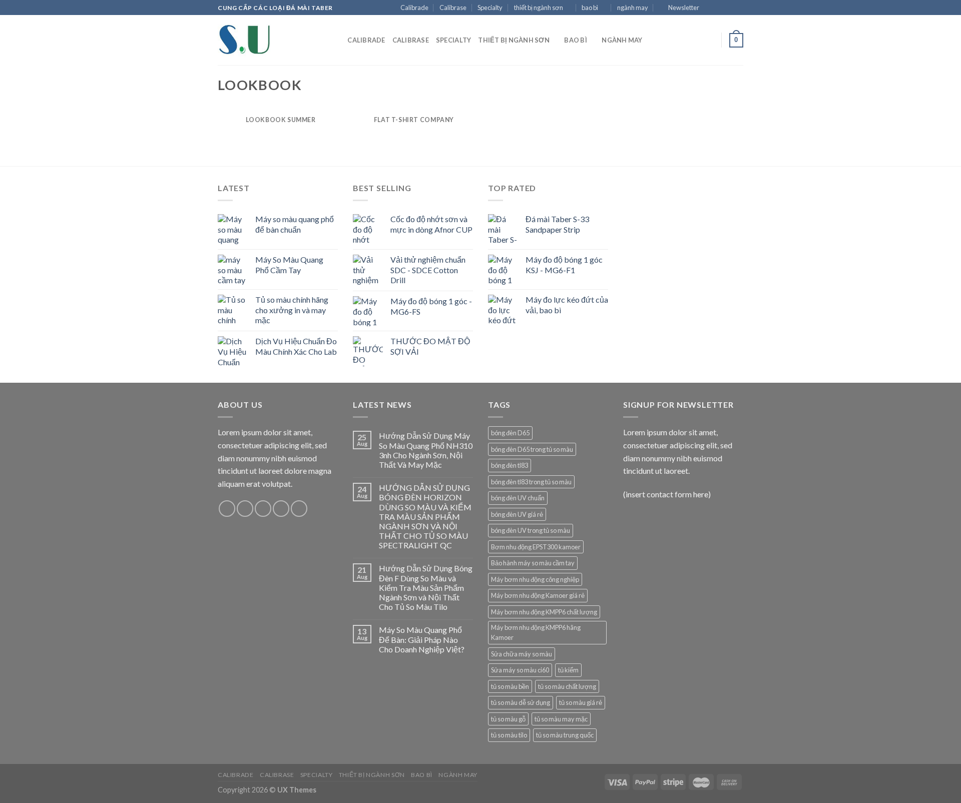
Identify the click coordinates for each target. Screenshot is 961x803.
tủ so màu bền (510, 686)
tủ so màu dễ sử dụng (520, 702)
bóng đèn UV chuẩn (518, 498)
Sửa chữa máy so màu (521, 654)
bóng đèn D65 (510, 433)
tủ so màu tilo (509, 735)
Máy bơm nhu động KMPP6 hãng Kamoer (536, 632)
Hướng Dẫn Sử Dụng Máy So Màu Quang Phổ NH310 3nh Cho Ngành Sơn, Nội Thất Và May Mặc (425, 450)
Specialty (490, 8)
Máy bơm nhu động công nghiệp (535, 579)
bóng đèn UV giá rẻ (517, 514)
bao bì (590, 8)
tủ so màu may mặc (561, 719)
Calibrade (414, 8)
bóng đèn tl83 (509, 465)
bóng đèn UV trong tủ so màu (530, 530)
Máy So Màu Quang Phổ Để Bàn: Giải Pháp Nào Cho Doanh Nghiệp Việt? (421, 639)
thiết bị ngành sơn (538, 8)
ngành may (632, 8)
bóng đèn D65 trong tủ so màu (532, 449)
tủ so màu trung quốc (565, 735)
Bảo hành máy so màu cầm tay (533, 563)
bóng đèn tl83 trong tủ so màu (531, 482)
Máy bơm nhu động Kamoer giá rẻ (538, 595)
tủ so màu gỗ (508, 719)
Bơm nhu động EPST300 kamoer (536, 547)
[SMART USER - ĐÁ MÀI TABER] (268, 40)
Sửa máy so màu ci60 (520, 670)
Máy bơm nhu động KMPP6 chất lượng (544, 612)
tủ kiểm (568, 670)
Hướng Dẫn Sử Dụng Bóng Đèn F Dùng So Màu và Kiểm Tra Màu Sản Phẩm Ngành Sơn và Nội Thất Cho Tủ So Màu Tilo (425, 587)
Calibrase (452, 8)
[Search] (336, 40)
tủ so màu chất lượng (567, 686)
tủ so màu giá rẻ (580, 702)
